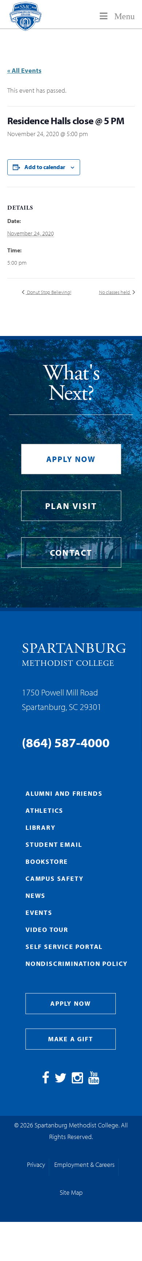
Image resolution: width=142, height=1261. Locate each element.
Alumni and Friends (63, 793)
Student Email (53, 844)
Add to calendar (44, 167)
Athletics (44, 810)
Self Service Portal (64, 946)
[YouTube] (93, 1080)
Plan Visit (71, 505)
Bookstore (46, 861)
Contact (71, 552)
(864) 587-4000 (66, 742)
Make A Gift (70, 1039)
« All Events (24, 70)
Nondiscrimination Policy (76, 963)
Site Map (71, 1192)
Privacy (36, 1164)
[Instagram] (77, 1080)
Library (40, 827)
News (35, 895)
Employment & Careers (84, 1164)
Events (38, 912)
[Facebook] (46, 1080)
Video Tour (46, 929)
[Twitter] (61, 1080)
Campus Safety (54, 878)
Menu (124, 16)
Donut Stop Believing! (48, 292)
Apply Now (71, 459)
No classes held (115, 292)
